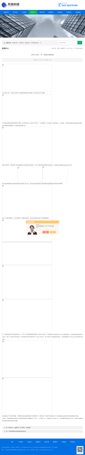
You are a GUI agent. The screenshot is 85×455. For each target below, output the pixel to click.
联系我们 (68, 12)
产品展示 (24, 12)
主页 (58, 48)
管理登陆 (43, 447)
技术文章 (42, 12)
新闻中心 (63, 48)
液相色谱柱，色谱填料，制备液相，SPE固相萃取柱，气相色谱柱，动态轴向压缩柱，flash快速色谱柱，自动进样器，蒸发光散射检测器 (27, 42)
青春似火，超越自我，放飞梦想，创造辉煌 (19, 427)
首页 (12, 442)
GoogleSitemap (37, 447)
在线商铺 (78, 12)
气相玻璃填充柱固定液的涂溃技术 (17, 431)
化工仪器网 (55, 447)
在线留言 (60, 12)
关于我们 (15, 12)
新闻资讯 (33, 12)
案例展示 (51, 12)
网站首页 (6, 12)
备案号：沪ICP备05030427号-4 (24, 447)
